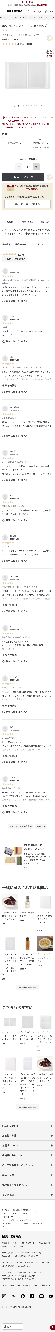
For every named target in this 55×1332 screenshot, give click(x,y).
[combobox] (12, 1326)
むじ (12, 495)
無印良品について (9, 1275)
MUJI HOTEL (33, 1256)
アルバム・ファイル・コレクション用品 (18, 1213)
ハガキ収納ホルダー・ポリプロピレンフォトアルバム (22, 1225)
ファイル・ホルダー (20, 17)
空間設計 (5, 1246)
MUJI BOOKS (20, 1256)
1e (11, 626)
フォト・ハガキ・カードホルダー (15, 1220)
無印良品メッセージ (37, 1272)
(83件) (29, 43)
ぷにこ (13, 451)
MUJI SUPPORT (45, 1243)
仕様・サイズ (27, 221)
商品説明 (9, 221)
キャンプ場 (36, 1252)
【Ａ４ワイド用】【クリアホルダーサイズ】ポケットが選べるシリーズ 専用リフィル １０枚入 (10, 964)
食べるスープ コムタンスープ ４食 (45, 957)
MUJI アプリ (7, 1262)
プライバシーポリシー (11, 1285)
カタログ (18, 1262)
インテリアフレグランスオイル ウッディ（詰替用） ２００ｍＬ (27, 959)
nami (12, 316)
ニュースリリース (9, 1272)
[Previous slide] (14, 106)
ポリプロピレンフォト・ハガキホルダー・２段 (9, 1035)
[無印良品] (11, 1236)
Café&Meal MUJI (22, 1252)
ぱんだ (13, 777)
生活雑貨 (16, 1210)
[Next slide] (41, 106)
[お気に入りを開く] (39, 10)
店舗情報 (5, 1243)
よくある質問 (17, 1246)
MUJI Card (29, 1262)
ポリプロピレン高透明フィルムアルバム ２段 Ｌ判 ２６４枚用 (45, 1039)
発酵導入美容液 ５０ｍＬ (27, 914)
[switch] (50, 38)
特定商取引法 (45, 1285)
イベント (15, 1243)
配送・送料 (45, 221)
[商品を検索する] (27, 10)
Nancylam (14, 576)
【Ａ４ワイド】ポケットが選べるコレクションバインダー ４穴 (44, 919)
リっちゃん (15, 676)
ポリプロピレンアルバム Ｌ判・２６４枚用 (27, 1035)
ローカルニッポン (29, 1243)
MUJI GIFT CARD (43, 1262)
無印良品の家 (7, 1252)
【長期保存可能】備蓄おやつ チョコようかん (10, 916)
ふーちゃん (15, 407)
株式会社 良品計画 (27, 1275)
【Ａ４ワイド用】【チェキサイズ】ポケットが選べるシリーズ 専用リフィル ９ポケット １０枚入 (27, 1084)
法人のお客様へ (8, 1266)
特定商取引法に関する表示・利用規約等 (18, 1279)
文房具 (26, 1210)
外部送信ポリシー (30, 1285)
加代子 (13, 269)
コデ (12, 356)
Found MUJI (7, 1256)
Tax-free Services (24, 1266)
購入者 (13, 535)
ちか (12, 727)
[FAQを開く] (45, 10)
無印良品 (5, 1210)
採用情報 (22, 1272)
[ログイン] (33, 10)
